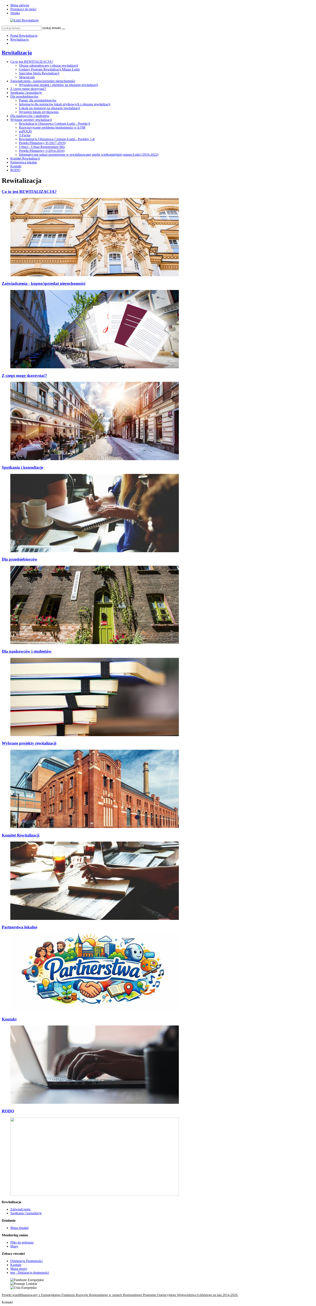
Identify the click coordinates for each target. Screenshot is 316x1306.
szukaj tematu (51, 28)
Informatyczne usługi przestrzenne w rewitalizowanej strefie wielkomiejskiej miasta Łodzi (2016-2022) (88, 154)
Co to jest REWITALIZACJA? (31, 61)
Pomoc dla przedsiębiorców (38, 100)
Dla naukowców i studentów (29, 116)
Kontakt (15, 166)
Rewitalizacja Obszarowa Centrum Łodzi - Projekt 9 (54, 123)
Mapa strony (18, 1269)
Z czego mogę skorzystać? (28, 89)
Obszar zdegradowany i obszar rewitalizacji (48, 65)
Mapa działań (19, 1228)
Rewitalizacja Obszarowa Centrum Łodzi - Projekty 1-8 (57, 139)
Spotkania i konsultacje (26, 92)
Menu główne (19, 5)
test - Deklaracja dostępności (29, 1272)
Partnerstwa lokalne (23, 162)
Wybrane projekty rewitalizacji (31, 120)
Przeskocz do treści (23, 9)
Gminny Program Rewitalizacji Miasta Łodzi (49, 69)
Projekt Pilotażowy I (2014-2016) (41, 151)
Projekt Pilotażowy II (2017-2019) (42, 143)
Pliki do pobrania (22, 1242)
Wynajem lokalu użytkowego (39, 112)
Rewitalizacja (19, 39)
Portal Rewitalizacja (23, 35)
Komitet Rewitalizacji (25, 158)
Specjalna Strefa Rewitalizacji (39, 73)
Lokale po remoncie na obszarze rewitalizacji (49, 108)
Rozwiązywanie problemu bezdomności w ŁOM (52, 127)
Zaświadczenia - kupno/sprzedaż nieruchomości (42, 81)
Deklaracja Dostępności (26, 1261)
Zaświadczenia (20, 1209)
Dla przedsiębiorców (24, 96)
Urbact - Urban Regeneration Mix (42, 147)
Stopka (15, 13)
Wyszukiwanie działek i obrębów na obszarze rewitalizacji (58, 85)
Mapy (14, 1246)
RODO (15, 170)
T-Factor (25, 135)
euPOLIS (25, 131)
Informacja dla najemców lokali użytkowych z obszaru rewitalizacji (64, 104)
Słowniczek (27, 77)
